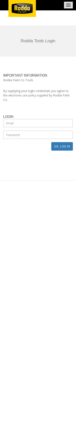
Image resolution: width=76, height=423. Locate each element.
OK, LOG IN (62, 146)
